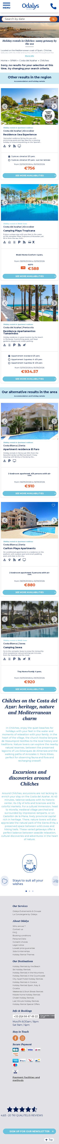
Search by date (15, 19)
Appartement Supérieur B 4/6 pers (26, 363)
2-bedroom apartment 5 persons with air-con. (29, 573)
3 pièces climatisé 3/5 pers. (23, 156)
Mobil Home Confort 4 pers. (29, 254)
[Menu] (6, 6)
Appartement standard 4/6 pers (25, 356)
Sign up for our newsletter (29, 1131)
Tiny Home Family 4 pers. (30, 671)
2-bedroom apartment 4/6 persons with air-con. (29, 474)
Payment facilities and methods (26, 1079)
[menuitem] (30, 911)
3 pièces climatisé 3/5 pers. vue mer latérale (30, 160)
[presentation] (5, 106)
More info (29, 56)
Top (51, 1139)
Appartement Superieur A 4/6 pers (26, 359)
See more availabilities (29, 175)
